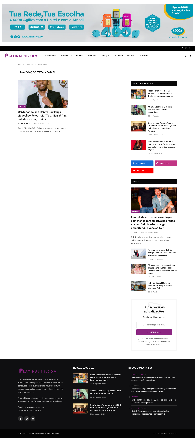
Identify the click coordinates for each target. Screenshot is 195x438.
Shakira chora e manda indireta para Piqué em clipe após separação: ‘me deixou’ (153, 378)
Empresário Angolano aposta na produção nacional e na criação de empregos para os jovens (153, 390)
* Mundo (135, 212)
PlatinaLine (50, 55)
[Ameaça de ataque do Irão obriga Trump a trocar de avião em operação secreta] (138, 254)
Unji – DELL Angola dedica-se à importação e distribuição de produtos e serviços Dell (150, 412)
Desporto (118, 55)
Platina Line (49, 434)
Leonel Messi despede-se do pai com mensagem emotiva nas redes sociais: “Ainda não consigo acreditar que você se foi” (153, 223)
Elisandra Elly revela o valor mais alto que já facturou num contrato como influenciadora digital (161, 146)
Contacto (143, 55)
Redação (24, 123)
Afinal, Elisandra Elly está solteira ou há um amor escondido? (160, 109)
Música (79, 55)
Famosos (65, 55)
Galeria (130, 55)
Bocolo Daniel (137, 408)
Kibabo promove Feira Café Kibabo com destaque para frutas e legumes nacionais (160, 93)
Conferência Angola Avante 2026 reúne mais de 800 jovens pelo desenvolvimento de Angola (162, 127)
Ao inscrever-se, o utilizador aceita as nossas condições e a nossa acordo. (154, 341)
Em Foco (92, 55)
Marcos (134, 397)
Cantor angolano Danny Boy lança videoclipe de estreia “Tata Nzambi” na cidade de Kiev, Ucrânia (42, 115)
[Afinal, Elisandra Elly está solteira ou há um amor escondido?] (138, 110)
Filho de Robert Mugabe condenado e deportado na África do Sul (160, 285)
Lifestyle (105, 55)
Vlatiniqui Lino (137, 374)
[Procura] (189, 56)
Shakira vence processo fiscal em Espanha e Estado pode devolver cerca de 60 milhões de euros (162, 269)
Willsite (174, 434)
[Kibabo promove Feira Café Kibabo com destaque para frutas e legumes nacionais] (138, 94)
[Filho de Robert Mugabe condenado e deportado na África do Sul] (138, 286)
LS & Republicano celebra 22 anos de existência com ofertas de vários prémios (153, 401)
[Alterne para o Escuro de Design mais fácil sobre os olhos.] (185, 56)
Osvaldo (137, 232)
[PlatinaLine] (21, 56)
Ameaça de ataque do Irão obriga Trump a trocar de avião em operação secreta (162, 252)
